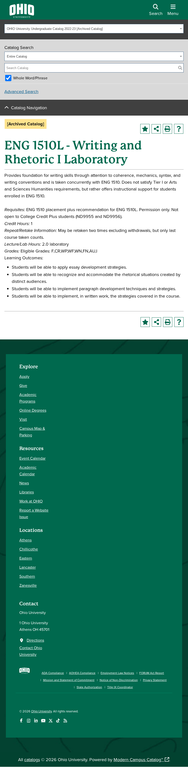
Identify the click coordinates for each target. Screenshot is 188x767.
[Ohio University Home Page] (24, 677)
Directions (35, 640)
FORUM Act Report (151, 673)
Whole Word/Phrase (30, 78)
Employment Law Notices (117, 673)
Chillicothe (28, 549)
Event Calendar (32, 458)
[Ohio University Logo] (22, 16)
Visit (23, 419)
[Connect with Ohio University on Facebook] (21, 721)
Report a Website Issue (33, 513)
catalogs (32, 759)
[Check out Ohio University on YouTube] (43, 721)
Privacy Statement (155, 680)
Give (23, 385)
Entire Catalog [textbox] (17, 56)
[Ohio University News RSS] (65, 721)
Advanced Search (21, 91)
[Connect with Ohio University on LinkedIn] (36, 721)
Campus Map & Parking (32, 432)
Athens (25, 540)
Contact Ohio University (30, 651)
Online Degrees (32, 410)
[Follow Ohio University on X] (50, 721)
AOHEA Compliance (82, 673)
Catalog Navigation (29, 108)
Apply (24, 376)
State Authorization (89, 687)
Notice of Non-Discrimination (119, 680)
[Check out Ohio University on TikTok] (58, 721)
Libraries (26, 492)
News (24, 483)
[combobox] (94, 28)
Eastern (25, 558)
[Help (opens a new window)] (178, 129)
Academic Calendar (27, 471)
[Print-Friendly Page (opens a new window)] (167, 129)
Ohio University (41, 711)
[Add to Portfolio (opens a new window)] (145, 129)
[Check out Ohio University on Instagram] (28, 721)
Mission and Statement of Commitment (68, 680)
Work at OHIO (31, 501)
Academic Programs (27, 398)
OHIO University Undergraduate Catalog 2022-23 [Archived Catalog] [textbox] (55, 29)
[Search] (180, 67)
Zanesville (28, 585)
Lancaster (27, 567)
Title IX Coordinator (120, 687)
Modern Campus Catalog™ (138, 759)
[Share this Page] (156, 128)
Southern (27, 576)
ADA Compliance (53, 673)
